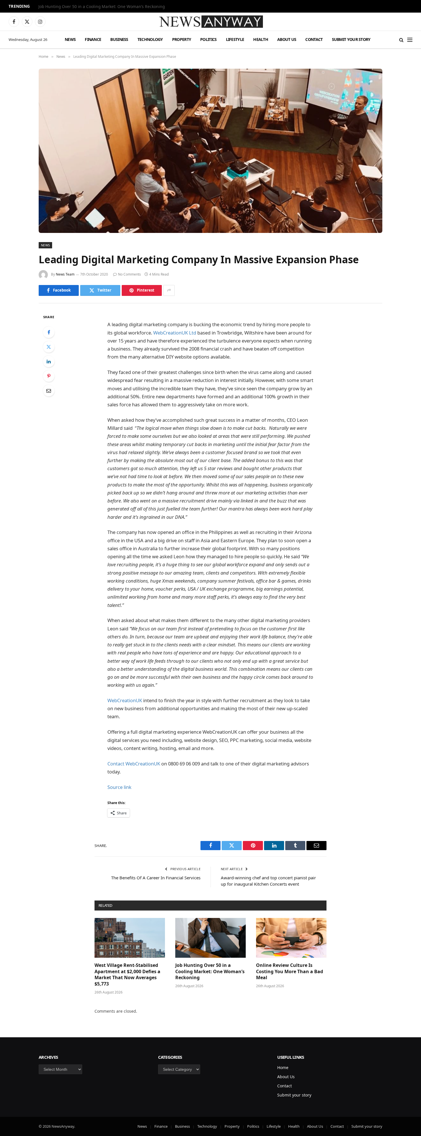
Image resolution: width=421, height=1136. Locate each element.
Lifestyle (235, 39)
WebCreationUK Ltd (174, 332)
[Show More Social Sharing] (169, 290)
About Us (286, 39)
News (70, 39)
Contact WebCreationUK (133, 763)
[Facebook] (48, 332)
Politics (208, 39)
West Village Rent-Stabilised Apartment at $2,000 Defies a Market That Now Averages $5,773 (127, 974)
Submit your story (351, 39)
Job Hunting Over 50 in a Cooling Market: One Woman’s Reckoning (101, 6)
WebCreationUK (124, 700)
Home (282, 1067)
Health (260, 39)
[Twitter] (48, 347)
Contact (313, 39)
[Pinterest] (48, 376)
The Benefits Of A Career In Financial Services (155, 877)
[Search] (401, 39)
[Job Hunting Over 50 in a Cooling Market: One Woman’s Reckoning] (210, 937)
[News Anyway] (210, 22)
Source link (119, 787)
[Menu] (409, 39)
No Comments (129, 274)
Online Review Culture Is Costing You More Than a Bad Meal (289, 971)
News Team (65, 274)
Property (181, 39)
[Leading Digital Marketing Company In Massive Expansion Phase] (210, 151)
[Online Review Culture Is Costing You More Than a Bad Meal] (291, 937)
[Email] (48, 390)
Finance (93, 39)
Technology (150, 39)
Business (119, 39)
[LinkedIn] (48, 361)
